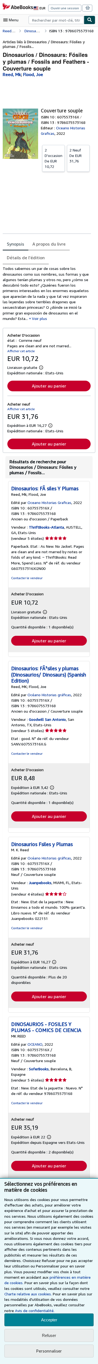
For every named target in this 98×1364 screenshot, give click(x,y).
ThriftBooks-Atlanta (46, 527)
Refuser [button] (49, 1335)
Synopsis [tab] (15, 244)
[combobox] (56, 20)
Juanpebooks (40, 882)
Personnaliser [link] (49, 1350)
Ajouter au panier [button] (49, 386)
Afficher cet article (21, 351)
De (53, 158)
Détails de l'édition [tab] (26, 257)
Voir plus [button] (39, 318)
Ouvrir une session (65, 8)
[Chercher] (89, 20)
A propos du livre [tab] (49, 244)
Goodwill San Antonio (47, 719)
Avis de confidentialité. (34, 1310)
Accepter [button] (49, 1320)
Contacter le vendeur (26, 578)
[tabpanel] (47, 293)
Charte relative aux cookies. (28, 1294)
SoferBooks (39, 1068)
